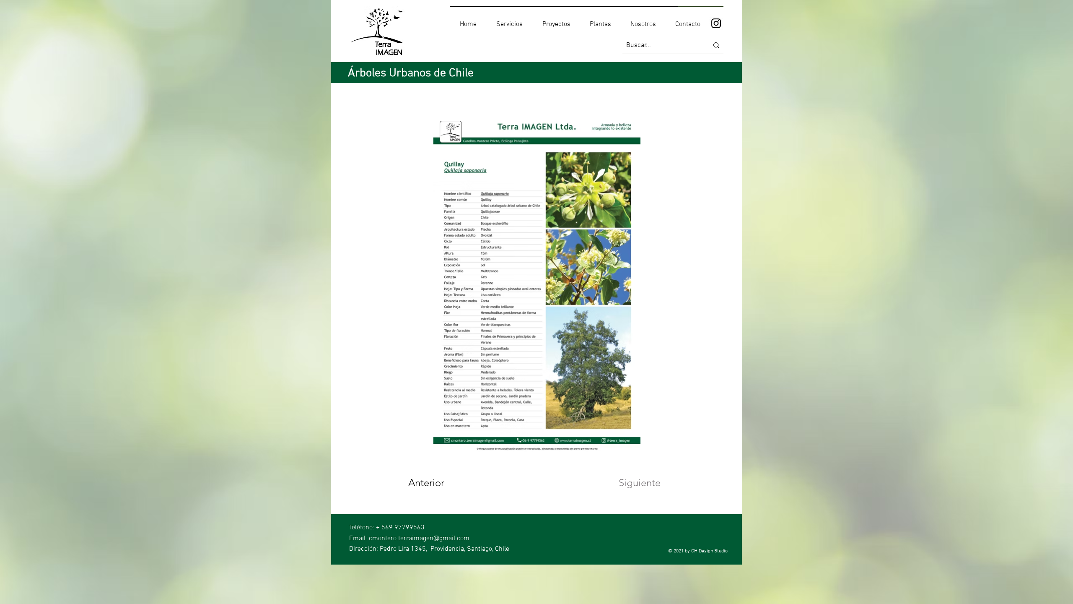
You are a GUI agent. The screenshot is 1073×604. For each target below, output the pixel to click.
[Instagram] (716, 23)
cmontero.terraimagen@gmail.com (419, 538)
